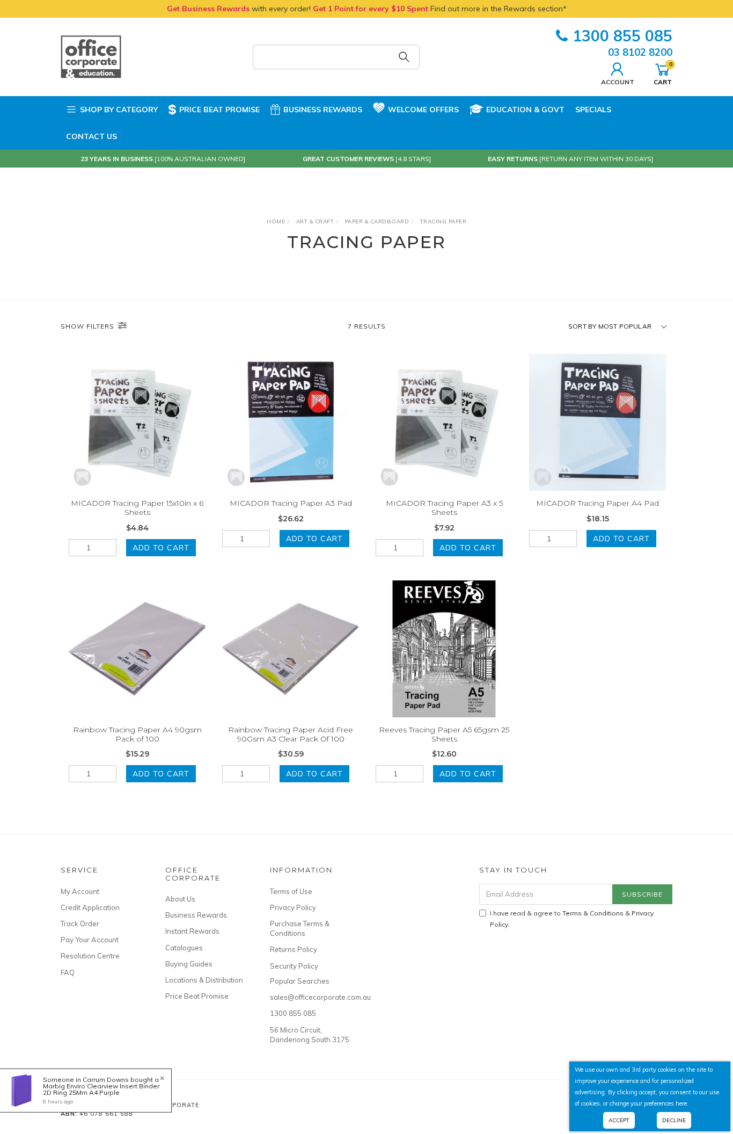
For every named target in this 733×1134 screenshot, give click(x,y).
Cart (663, 73)
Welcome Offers (423, 109)
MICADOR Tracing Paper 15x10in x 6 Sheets (137, 507)
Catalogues (184, 947)
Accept (619, 1120)
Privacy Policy (293, 907)
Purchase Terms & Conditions (299, 928)
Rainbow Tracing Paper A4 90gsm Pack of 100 (137, 734)
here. (682, 1103)
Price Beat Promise (219, 109)
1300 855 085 (622, 35)
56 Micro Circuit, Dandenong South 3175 (309, 1035)
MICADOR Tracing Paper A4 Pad (597, 503)
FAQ (68, 972)
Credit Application (90, 907)
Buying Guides (188, 963)
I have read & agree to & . (572, 918)
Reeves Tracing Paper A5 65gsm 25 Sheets (444, 734)
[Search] (404, 57)
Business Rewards (322, 109)
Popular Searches (299, 981)
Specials (593, 109)
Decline (674, 1120)
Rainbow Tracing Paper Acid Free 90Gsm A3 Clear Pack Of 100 (290, 734)
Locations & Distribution (204, 980)
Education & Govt (525, 109)
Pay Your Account (90, 939)
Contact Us (91, 136)
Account (617, 81)
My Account (80, 891)
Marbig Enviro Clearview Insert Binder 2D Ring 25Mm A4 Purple (101, 1089)
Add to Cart (161, 548)
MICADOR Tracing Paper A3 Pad (291, 503)
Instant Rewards (192, 931)
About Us (180, 899)
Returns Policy (293, 949)
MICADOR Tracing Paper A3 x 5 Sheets (444, 507)
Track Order (80, 923)
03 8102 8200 (640, 52)
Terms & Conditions (593, 913)
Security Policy (294, 966)
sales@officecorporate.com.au (310, 997)
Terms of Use (291, 891)
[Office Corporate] (91, 56)
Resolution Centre (90, 955)
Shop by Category (119, 109)
